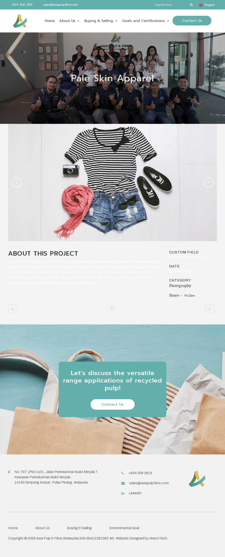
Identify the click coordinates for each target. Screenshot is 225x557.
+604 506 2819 (21, 5)
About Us (67, 20)
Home (50, 20)
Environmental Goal (124, 528)
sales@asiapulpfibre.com (60, 5)
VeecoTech (158, 538)
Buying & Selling (98, 20)
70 (189, 295)
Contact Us (192, 20)
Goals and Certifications (143, 20)
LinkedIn (135, 493)
